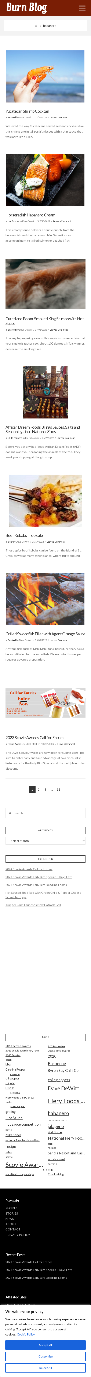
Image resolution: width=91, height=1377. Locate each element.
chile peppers (59, 1079)
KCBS (9, 1130)
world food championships (20, 1174)
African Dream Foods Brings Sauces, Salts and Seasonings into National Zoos (43, 429)
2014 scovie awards (18, 1046)
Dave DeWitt (63, 1088)
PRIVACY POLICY (18, 1235)
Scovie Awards (15, 744)
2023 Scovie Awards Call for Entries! (35, 737)
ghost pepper (17, 1106)
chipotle (10, 1083)
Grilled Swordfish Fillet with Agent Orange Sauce (45, 633)
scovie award (56, 1159)
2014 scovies (56, 1046)
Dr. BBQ (15, 1092)
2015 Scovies (13, 1055)
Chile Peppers (15, 438)
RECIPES (12, 1208)
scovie (9, 1156)
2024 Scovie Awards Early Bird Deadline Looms (36, 885)
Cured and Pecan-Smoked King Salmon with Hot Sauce (45, 321)
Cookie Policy (26, 1334)
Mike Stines (13, 1135)
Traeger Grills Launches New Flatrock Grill (33, 905)
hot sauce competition (23, 1124)
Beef (10, 541)
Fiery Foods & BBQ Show (20, 1097)
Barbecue (57, 1063)
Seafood (12, 117)
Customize (46, 1356)
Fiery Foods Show (66, 1100)
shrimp (48, 1169)
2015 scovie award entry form (22, 1050)
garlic (9, 1102)
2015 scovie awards (59, 1050)
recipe (11, 1146)
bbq (8, 1064)
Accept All (45, 1345)
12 (58, 789)
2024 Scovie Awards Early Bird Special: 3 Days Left (39, 877)
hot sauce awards (58, 1120)
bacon (9, 1059)
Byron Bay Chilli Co (63, 1070)
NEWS (10, 1218)
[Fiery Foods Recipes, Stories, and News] (31, 8)
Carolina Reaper (15, 1069)
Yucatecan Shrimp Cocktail (27, 111)
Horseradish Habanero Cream (30, 214)
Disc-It (10, 1088)
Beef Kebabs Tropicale (24, 535)
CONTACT (13, 1229)
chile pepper (12, 1078)
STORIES (12, 1213)
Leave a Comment (59, 117)
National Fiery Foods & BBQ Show (66, 1138)
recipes (52, 1147)
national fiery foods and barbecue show (24, 1140)
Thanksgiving (56, 1174)
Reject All (45, 1368)
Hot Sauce (14, 1117)
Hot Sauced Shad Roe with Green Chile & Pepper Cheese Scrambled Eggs (43, 895)
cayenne (15, 1074)
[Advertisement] (45, 973)
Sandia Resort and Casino (66, 1153)
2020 (52, 1056)
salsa (9, 1152)
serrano (52, 1163)
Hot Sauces (13, 221)
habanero (58, 1113)
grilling (11, 1112)
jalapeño (56, 1126)
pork (50, 1143)
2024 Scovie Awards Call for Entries (29, 869)
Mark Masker (55, 1132)
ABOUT (11, 1224)
